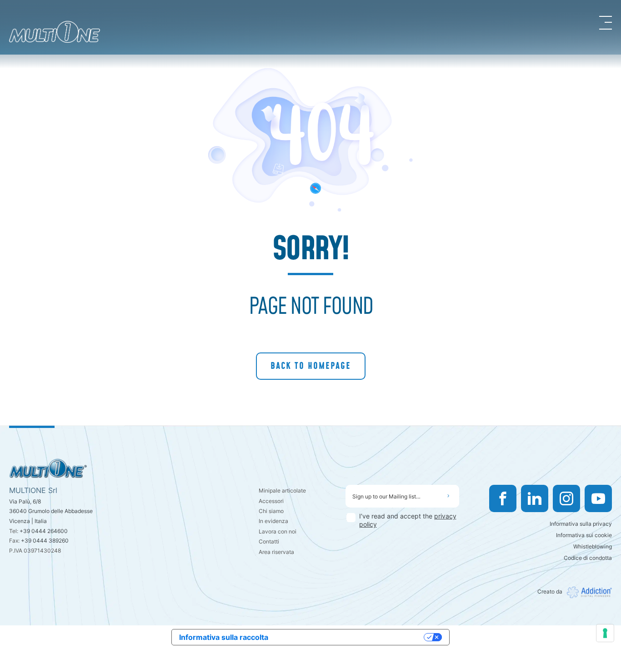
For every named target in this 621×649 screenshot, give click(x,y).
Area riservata (276, 551)
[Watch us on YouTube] (598, 498)
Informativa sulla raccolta (223, 637)
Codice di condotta (588, 557)
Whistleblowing (592, 546)
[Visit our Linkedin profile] (534, 498)
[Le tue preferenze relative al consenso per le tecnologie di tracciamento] (605, 633)
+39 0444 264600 (44, 531)
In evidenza (273, 521)
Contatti (269, 541)
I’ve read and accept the (407, 520)
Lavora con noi (277, 531)
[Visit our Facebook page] (502, 498)
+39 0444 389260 (45, 540)
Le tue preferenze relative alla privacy (350, 637)
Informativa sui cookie (584, 535)
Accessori (271, 501)
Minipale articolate (282, 490)
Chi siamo (271, 511)
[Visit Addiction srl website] (587, 592)
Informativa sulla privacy (581, 523)
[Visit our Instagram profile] (566, 498)
